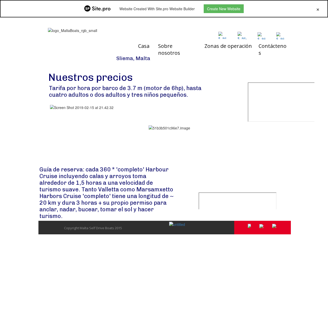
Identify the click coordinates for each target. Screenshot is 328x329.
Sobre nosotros (169, 49)
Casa (143, 45)
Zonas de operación (228, 45)
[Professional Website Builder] (97, 9)
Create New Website (223, 8)
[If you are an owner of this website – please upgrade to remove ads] (318, 8)
